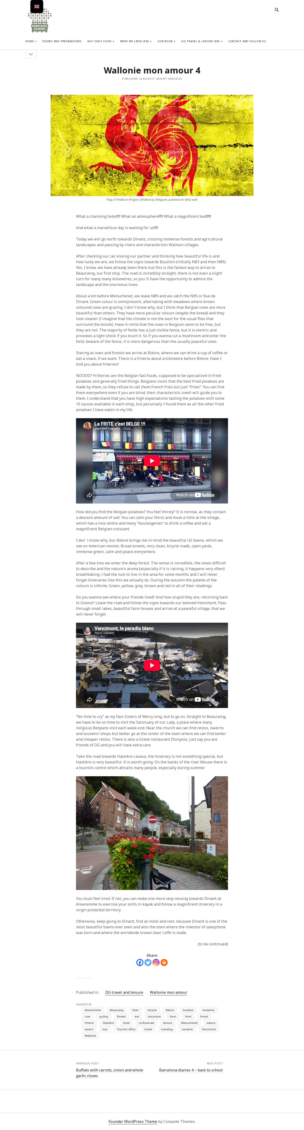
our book (165, 41)
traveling (167, 1029)
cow (87, 1016)
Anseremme (93, 1010)
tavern (89, 1029)
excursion (154, 1016)
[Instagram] (156, 962)
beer (136, 1010)
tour (105, 1029)
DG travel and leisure (124, 992)
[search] (276, 10)
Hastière (108, 1023)
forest (204, 1016)
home (29, 41)
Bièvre (170, 1010)
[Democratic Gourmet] (39, 32)
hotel (126, 1023)
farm (173, 1016)
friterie (89, 1023)
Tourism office (126, 1029)
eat (137, 1016)
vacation (187, 1029)
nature (211, 1023)
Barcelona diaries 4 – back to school (191, 1070)
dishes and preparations (62, 41)
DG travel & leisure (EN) (200, 41)
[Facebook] (139, 962)
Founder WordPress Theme (133, 1121)
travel (148, 1029)
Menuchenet (189, 1023)
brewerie (208, 1010)
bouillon (188, 1010)
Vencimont (209, 1029)
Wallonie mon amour (168, 992)
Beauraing (117, 1010)
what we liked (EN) (134, 41)
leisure (167, 1023)
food (188, 1016)
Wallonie (90, 1035)
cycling (103, 1016)
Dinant (121, 1016)
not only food (99, 41)
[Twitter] (148, 962)
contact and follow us (247, 41)
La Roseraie (146, 1023)
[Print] (164, 962)
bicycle (152, 1010)
